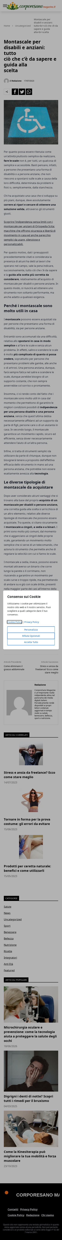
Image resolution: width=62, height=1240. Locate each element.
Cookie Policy (14, 622)
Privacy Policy (31, 622)
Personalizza (31, 629)
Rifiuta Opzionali (31, 635)
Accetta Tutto (31, 642)
